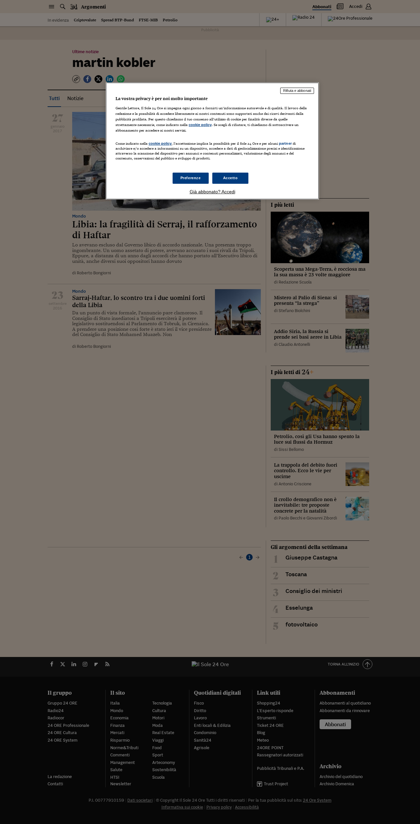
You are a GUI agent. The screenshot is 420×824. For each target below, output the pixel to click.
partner (285, 143)
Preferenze (190, 178)
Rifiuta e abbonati (297, 91)
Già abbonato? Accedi (212, 191)
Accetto (230, 178)
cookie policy (200, 125)
